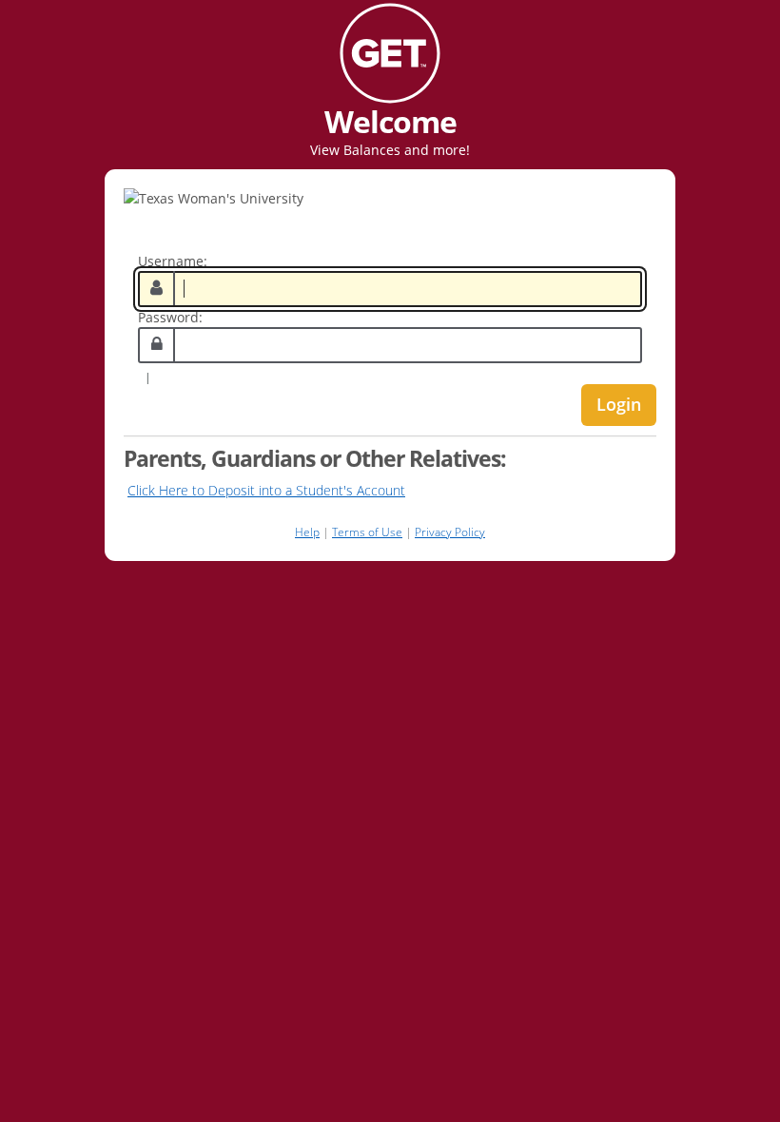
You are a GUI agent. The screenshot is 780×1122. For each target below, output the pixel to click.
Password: (170, 317)
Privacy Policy (450, 532)
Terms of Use (367, 532)
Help (307, 532)
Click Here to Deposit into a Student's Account (266, 490)
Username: (172, 261)
